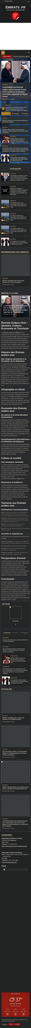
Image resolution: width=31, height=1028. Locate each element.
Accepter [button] (17, 1024)
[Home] (3, 53)
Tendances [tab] (26, 113)
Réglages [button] (4, 1024)
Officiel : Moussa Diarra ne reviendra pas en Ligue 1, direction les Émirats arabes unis (19, 140)
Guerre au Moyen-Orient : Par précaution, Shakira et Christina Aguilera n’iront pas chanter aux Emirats (15, 131)
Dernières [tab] (6, 113)
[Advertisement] (15, 36)
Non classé (4, 118)
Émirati (13, 99)
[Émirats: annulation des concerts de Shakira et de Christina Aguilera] (15, 265)
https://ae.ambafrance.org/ (9, 862)
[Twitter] (15, 624)
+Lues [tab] (16, 632)
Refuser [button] (11, 1024)
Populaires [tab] (16, 113)
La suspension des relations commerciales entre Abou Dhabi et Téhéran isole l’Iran (19, 159)
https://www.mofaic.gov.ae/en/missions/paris (14, 846)
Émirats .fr (15, 7)
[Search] (29, 52)
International (8, 105)
